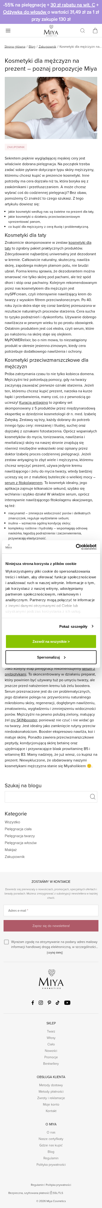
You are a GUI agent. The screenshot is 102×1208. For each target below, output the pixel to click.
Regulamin (51, 1158)
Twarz (51, 1031)
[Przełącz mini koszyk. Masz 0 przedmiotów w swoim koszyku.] (95, 30)
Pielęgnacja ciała (18, 828)
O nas (51, 1132)
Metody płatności (51, 1091)
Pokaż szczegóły (73, 626)
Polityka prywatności (51, 1164)
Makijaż (11, 849)
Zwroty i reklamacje (51, 1098)
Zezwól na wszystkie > (51, 641)
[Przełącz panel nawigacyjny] (8, 30)
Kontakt (51, 1110)
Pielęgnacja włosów (21, 842)
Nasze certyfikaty (51, 1138)
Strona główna (15, 46)
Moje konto (51, 1104)
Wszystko (12, 822)
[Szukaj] (82, 30)
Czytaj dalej (55, 952)
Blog (32, 46)
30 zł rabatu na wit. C (73, 4)
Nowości (51, 1050)
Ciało (51, 1044)
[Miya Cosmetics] (51, 30)
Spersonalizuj (48, 657)
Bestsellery (51, 1063)
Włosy (51, 1037)
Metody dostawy (51, 1085)
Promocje (51, 1057)
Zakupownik (47, 46)
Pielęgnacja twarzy (20, 835)
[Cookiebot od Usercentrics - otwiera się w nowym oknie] (76, 547)
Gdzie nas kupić (51, 1145)
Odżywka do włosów (25, 11)
